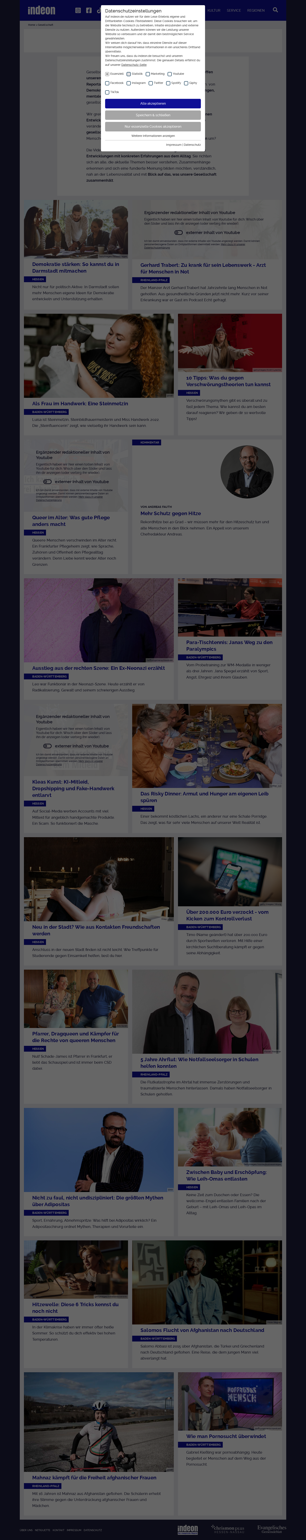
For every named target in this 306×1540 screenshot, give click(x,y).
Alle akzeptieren (153, 103)
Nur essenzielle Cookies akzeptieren (153, 127)
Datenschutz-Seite (134, 64)
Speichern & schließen (153, 115)
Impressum (174, 144)
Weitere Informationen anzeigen (153, 135)
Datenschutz (192, 144)
